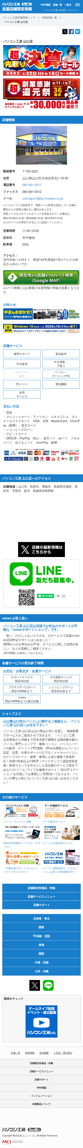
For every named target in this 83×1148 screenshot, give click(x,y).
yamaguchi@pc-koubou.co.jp (42, 198)
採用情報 (29, 1052)
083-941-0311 (32, 184)
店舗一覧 (57, 4)
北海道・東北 (41, 918)
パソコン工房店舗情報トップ (18, 17)
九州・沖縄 (42, 971)
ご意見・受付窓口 (63, 1052)
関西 (41, 953)
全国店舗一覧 (49, 17)
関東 (41, 927)
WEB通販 (46, 4)
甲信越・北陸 (41, 936)
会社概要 (44, 1052)
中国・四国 (42, 962)
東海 (41, 945)
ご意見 (67, 4)
